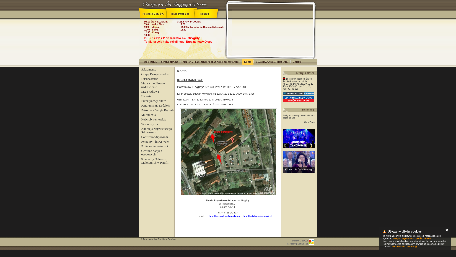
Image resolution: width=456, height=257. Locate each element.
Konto (247, 61)
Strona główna (169, 61)
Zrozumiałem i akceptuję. (404, 246)
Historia (146, 96)
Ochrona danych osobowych (151, 152)
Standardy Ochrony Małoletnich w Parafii (155, 160)
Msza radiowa (150, 91)
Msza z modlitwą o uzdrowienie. (153, 85)
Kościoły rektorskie (153, 119)
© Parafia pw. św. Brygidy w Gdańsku (158, 239)
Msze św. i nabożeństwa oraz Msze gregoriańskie (211, 61)
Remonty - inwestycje (155, 141)
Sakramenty (148, 69)
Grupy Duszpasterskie (155, 74)
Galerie (297, 61)
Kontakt (204, 13)
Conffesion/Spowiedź (155, 137)
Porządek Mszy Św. (153, 13)
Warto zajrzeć (150, 124)
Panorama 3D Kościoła (155, 105)
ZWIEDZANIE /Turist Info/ (272, 61)
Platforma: (300, 241)
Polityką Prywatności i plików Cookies (412, 238)
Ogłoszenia (150, 61)
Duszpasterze (149, 78)
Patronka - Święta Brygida (157, 110)
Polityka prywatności (154, 146)
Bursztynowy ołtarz (153, 101)
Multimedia (148, 115)
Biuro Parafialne (180, 13)
